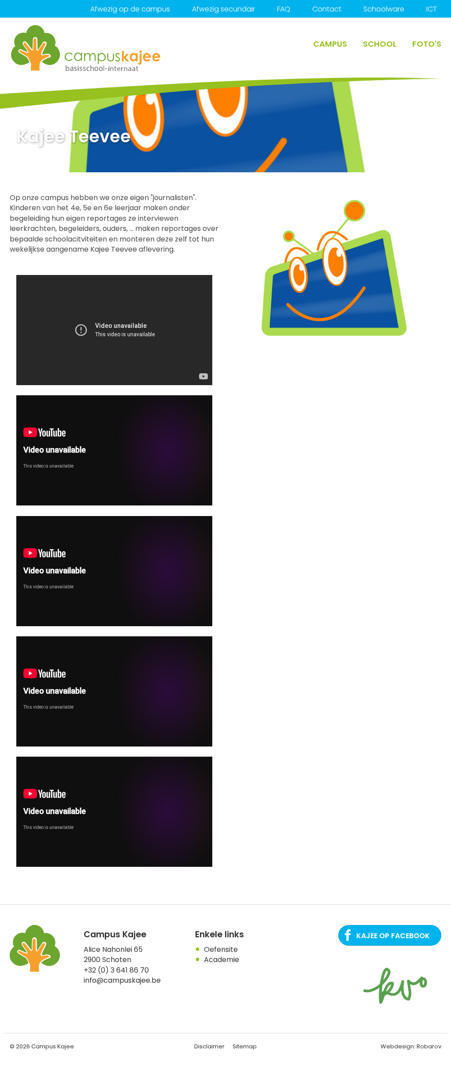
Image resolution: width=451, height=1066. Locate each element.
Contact (326, 9)
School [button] (379, 43)
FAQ (283, 9)
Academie (221, 960)
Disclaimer (209, 1046)
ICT (431, 9)
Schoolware (383, 9)
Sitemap (245, 1046)
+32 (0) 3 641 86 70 (116, 970)
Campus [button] (330, 43)
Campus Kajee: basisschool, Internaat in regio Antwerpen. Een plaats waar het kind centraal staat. (86, 48)
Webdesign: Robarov (411, 1046)
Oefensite (221, 949)
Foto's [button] (426, 43)
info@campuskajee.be (122, 980)
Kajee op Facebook (393, 936)
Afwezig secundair (223, 9)
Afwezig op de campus (130, 9)
